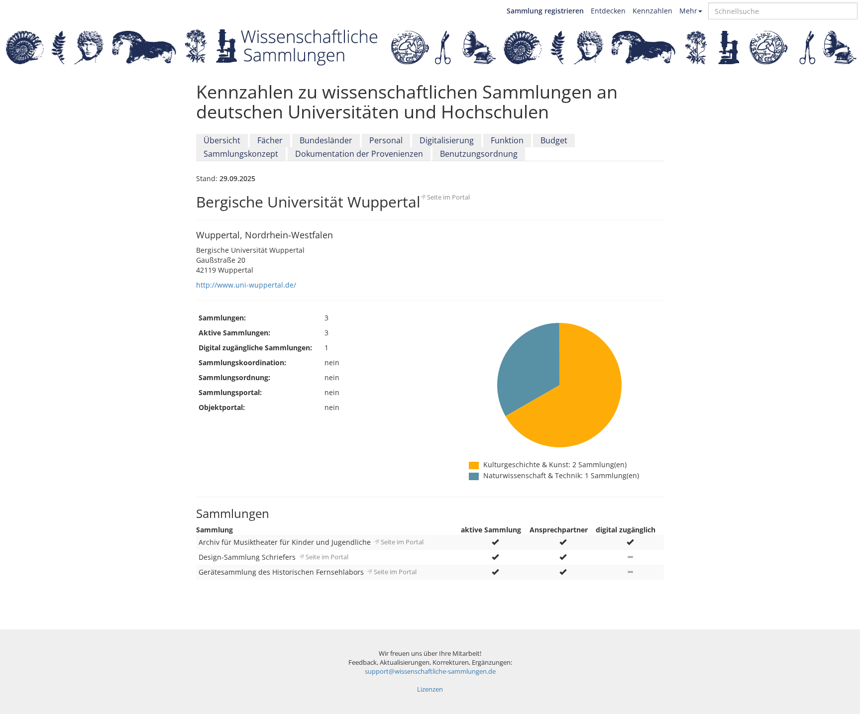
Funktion (507, 140)
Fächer (270, 140)
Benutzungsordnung (479, 153)
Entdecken (608, 10)
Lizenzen (430, 689)
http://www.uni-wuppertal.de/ (246, 285)
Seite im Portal (448, 197)
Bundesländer (326, 140)
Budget (553, 140)
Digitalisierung (447, 140)
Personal (386, 140)
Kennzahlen (652, 10)
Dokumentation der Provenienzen (359, 153)
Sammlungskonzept (241, 153)
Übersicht (222, 140)
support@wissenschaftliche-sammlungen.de (430, 671)
